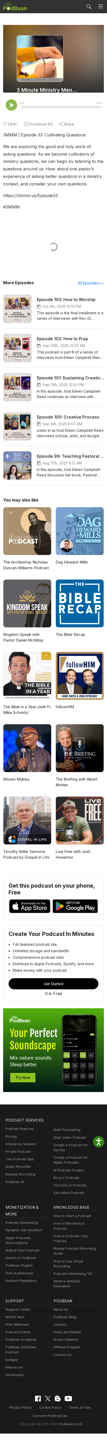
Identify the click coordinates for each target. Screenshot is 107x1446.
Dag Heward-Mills (72, 562)
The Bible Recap (70, 634)
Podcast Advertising (21, 1222)
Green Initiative (66, 1339)
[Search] (88, 6)
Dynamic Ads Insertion (23, 1230)
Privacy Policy (20, 1407)
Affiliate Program (67, 1347)
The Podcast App (19, 1159)
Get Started (53, 984)
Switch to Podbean (20, 1258)
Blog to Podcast (66, 1178)
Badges (11, 1360)
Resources (14, 1367)
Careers (60, 1324)
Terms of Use (80, 1407)
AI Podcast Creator (69, 1170)
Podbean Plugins (19, 1265)
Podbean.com (70, 1424)
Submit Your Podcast (22, 1250)
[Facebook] (38, 1398)
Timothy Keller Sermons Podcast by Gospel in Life (26, 854)
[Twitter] (48, 1398)
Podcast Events (18, 1332)
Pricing (11, 1136)
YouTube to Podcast (70, 1185)
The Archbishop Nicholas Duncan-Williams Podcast (26, 565)
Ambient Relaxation (21, 1280)
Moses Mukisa (16, 779)
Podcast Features (19, 1129)
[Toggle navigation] (100, 6)
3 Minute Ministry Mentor (47, 90)
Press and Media (67, 1332)
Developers (14, 1375)
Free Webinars (17, 1324)
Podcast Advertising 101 (73, 1273)
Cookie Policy (50, 1407)
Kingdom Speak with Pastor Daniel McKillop (23, 637)
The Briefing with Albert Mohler (76, 782)
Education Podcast (69, 1193)
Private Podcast (18, 1151)
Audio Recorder (18, 1166)
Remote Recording (20, 1174)
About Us (61, 1309)
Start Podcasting (67, 1130)
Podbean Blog (65, 1317)
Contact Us (63, 1355)
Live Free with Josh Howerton (73, 854)
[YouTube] (68, 1398)
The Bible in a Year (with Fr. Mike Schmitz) (27, 709)
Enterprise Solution (20, 1144)
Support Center (18, 1309)
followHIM (65, 706)
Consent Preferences (50, 1416)
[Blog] (58, 1398)
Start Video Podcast (70, 1137)
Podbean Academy (20, 1339)
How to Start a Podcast (72, 1216)
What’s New (15, 1317)
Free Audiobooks (19, 1273)
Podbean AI (14, 1182)
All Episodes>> (91, 283)
